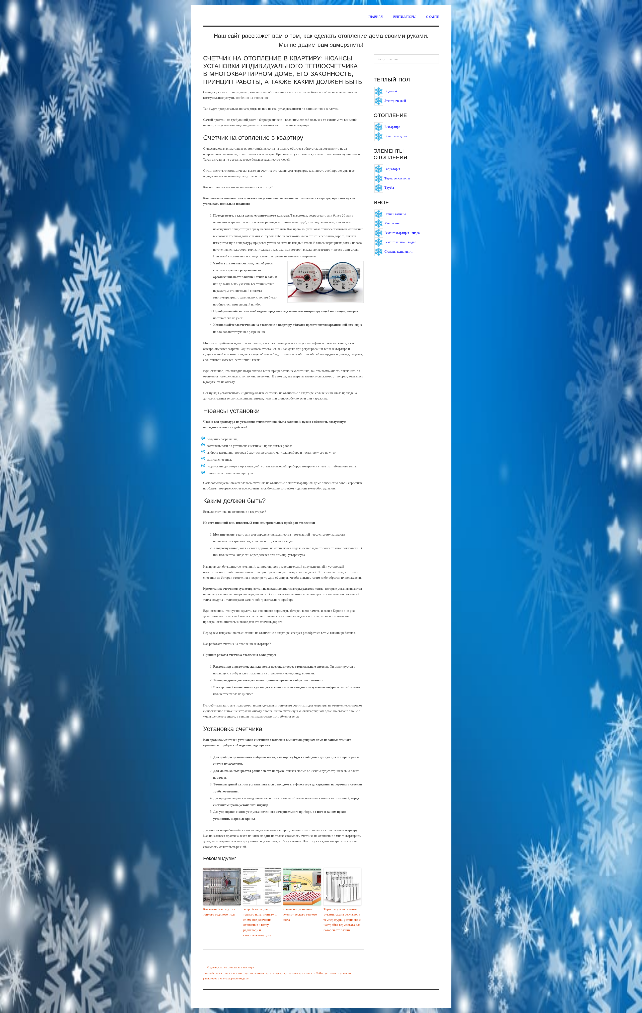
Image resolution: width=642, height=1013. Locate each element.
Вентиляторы (404, 16)
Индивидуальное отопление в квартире (230, 967)
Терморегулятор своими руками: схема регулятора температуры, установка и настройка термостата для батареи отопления (342, 919)
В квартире (392, 127)
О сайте (432, 16)
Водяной (390, 91)
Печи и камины (395, 214)
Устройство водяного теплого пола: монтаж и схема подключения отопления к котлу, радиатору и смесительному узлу (260, 922)
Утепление (391, 223)
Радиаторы (392, 169)
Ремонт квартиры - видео (402, 232)
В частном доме (395, 136)
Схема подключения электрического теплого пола (300, 914)
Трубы (389, 187)
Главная (375, 16)
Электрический (395, 100)
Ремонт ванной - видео (400, 242)
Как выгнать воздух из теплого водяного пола (219, 911)
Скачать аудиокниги (398, 251)
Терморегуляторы (397, 178)
